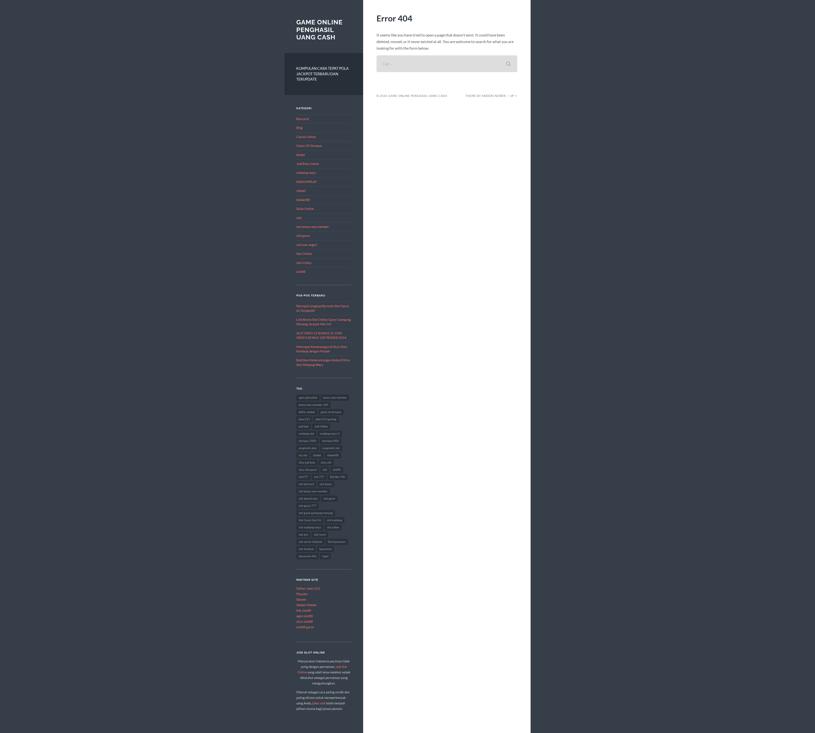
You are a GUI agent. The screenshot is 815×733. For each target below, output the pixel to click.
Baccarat (302, 119)
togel (325, 556)
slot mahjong (334, 520)
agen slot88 (304, 616)
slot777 (303, 477)
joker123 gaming (326, 419)
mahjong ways (306, 173)
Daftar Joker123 (308, 588)
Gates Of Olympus (309, 146)
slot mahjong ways (310, 527)
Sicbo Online (305, 209)
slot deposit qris (308, 498)
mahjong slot (306, 433)
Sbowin (301, 599)
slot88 (300, 272)
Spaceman (325, 549)
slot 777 (319, 477)
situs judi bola (307, 462)
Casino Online (306, 137)
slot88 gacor (305, 627)
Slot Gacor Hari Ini (310, 520)
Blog (299, 128)
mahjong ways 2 (330, 433)
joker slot (318, 703)
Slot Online (304, 254)
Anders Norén (494, 96)
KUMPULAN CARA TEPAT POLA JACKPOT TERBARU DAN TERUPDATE (322, 73)
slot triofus (304, 263)
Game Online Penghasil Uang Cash (319, 29)
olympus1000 (330, 441)
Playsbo (301, 594)
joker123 (304, 419)
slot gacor (303, 235)
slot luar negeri (306, 245)
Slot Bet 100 (337, 477)
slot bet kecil (306, 484)
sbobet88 (333, 455)
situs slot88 (304, 621)
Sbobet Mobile (306, 605)
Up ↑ (513, 96)
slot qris (303, 534)
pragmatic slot (331, 448)
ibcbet (300, 155)
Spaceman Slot (307, 556)
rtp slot (303, 455)
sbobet (301, 191)
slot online (333, 527)
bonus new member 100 (313, 404)
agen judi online (308, 397)
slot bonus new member (312, 227)
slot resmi (320, 534)
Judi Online (321, 426)
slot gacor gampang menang (316, 513)
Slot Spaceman (337, 541)
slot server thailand (310, 541)
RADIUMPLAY (306, 182)
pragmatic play (308, 448)
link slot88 (303, 610)
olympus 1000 (307, 441)
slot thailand (306, 549)
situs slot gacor (308, 469)
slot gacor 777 (307, 505)
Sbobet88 (303, 200)
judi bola (304, 426)
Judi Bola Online (307, 164)
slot (299, 218)
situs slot (326, 462)
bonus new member (335, 397)
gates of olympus (331, 412)
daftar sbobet (307, 412)
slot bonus (326, 484)
